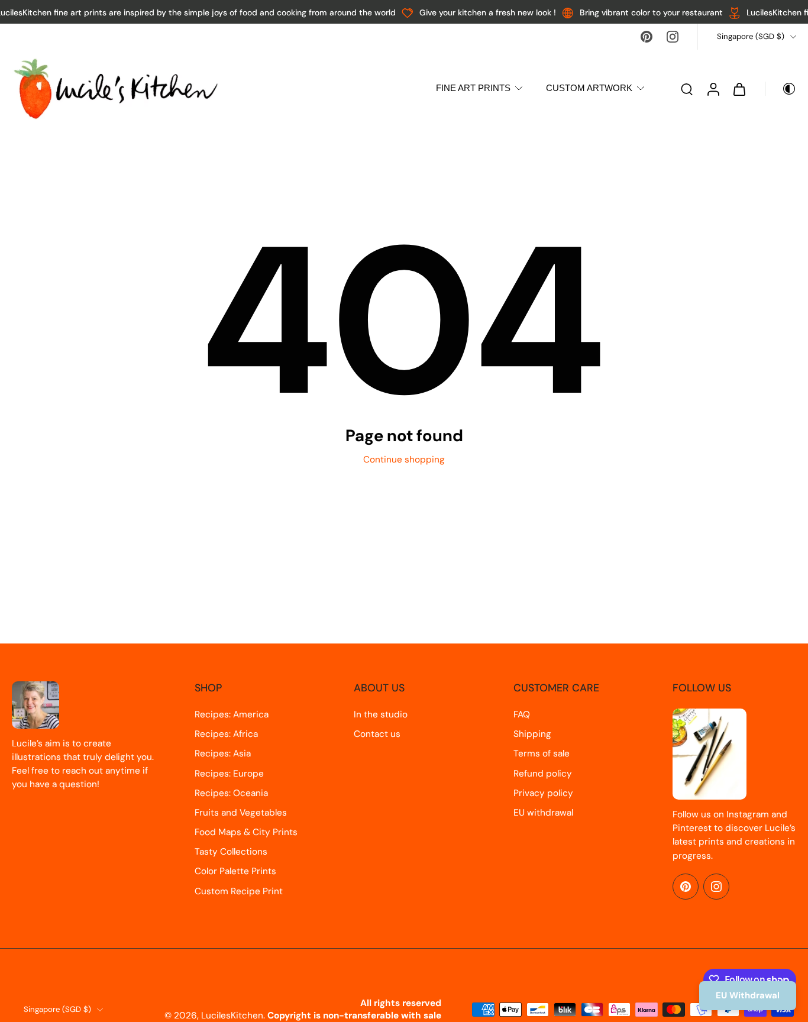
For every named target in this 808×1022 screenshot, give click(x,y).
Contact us (377, 734)
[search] (687, 89)
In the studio (381, 714)
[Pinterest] (647, 37)
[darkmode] (780, 89)
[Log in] (713, 89)
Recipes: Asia (223, 753)
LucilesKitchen (232, 1015)
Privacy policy (543, 793)
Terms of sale (541, 753)
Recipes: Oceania (231, 793)
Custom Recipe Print (239, 891)
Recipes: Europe (229, 774)
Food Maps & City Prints (246, 832)
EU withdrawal (543, 813)
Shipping (532, 734)
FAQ (521, 714)
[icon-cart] (739, 89)
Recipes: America (232, 714)
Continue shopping (404, 459)
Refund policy (542, 774)
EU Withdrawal (748, 995)
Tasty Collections (231, 852)
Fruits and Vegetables (241, 813)
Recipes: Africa (226, 734)
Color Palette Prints (235, 871)
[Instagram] (673, 37)
